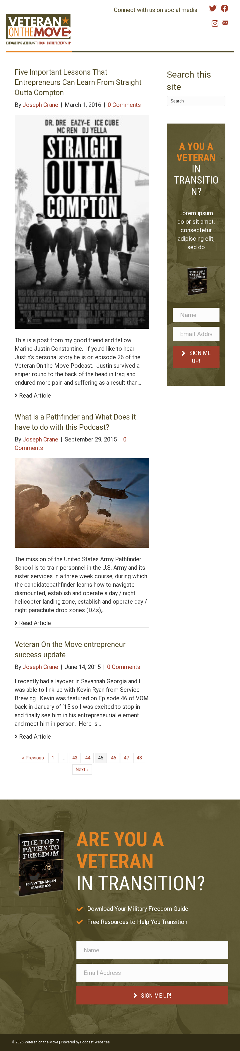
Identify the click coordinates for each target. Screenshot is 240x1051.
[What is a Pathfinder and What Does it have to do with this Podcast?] (82, 502)
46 (113, 758)
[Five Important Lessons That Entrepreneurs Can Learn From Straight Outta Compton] (82, 221)
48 (139, 758)
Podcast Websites (95, 1042)
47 (126, 758)
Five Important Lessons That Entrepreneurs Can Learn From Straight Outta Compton (78, 82)
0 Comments (124, 104)
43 (75, 758)
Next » (82, 769)
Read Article (34, 395)
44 (87, 758)
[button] (196, 357)
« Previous (33, 758)
